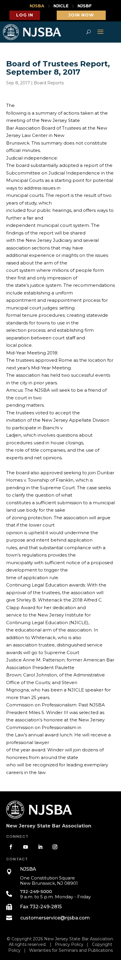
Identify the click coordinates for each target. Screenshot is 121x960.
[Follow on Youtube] (25, 847)
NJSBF (85, 6)
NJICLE (60, 6)
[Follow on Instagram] (55, 847)
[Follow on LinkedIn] (40, 847)
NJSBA (37, 6)
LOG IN (24, 15)
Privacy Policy (69, 944)
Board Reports (49, 83)
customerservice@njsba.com (55, 918)
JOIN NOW (81, 15)
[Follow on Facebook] (11, 847)
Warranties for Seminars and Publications (71, 950)
